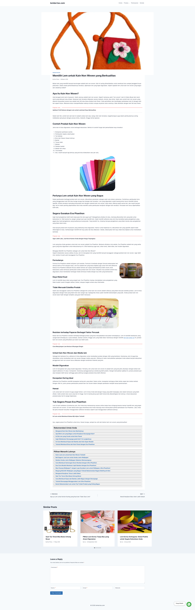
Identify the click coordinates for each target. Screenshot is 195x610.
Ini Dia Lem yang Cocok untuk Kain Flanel (69, 436)
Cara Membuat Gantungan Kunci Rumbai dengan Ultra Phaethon (76, 463)
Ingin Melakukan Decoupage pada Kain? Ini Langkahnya (73, 439)
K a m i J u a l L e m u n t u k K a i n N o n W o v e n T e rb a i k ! (70, 455)
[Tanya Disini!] (188, 604)
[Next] (149, 528)
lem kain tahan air (129, 337)
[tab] (94, 547)
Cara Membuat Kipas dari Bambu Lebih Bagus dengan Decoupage (77, 478)
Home (120, 3)
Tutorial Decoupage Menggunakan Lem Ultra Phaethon (73, 481)
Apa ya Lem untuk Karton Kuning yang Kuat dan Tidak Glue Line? (70, 495)
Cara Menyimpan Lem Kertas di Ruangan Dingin (68, 346)
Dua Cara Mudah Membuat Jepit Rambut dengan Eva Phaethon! (76, 465)
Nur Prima (56, 79)
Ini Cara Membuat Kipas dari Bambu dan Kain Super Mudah (74, 441)
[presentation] (60, 521)
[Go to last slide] (45, 528)
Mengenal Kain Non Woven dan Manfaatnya (70, 431)
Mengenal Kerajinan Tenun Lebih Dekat (68, 473)
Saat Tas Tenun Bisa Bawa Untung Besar (68, 476)
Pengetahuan (56, 72)
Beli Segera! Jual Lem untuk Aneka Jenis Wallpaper (72, 457)
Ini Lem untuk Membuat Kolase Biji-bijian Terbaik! (68, 416)
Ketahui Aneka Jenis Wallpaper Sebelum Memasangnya (73, 460)
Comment (54, 567)
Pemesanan (134, 3)
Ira (85, 542)
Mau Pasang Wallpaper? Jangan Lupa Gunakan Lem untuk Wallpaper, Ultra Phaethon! (83, 468)
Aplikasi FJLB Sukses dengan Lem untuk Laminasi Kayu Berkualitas (74, 110)
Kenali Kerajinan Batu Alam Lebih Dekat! (132, 495)
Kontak (142, 3)
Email (85, 588)
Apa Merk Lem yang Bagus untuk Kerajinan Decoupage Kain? (75, 433)
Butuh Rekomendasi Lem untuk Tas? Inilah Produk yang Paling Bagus (78, 484)
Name (53, 588)
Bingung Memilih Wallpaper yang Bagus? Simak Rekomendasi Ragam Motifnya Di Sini (83, 471)
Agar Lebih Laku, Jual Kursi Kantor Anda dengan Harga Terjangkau (74, 238)
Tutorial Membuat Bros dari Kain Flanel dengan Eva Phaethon (75, 444)
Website (117, 588)
